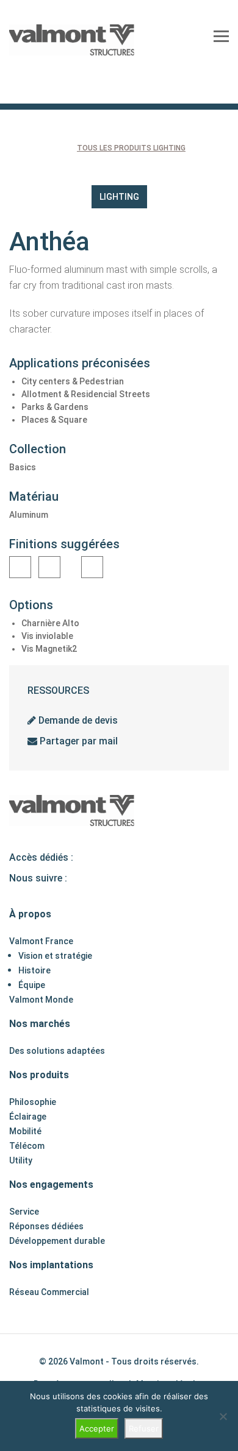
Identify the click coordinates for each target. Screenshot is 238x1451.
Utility (20, 1160)
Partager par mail (77, 741)
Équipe (31, 985)
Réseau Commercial (49, 1292)
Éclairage (27, 1116)
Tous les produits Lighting (131, 148)
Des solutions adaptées (57, 1051)
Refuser (144, 1428)
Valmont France (41, 941)
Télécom (27, 1146)
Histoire (34, 970)
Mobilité (25, 1131)
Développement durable (57, 1241)
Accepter (96, 1428)
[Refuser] (223, 1416)
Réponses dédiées (46, 1226)
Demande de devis (77, 720)
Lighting (119, 197)
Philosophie (32, 1102)
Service (24, 1211)
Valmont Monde (41, 999)
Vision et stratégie (55, 956)
